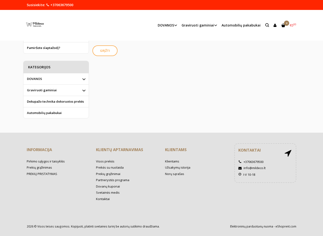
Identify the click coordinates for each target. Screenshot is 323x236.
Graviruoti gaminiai (42, 90)
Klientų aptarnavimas (119, 149)
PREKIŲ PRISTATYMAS (42, 174)
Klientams (176, 149)
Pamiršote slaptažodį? (43, 48)
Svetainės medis (108, 192)
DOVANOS (34, 79)
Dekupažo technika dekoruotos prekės (55, 101)
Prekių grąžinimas (39, 167)
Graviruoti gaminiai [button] (198, 25)
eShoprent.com (285, 226)
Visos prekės (105, 161)
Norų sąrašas (174, 174)
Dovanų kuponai (108, 186)
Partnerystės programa (112, 180)
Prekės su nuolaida (110, 167)
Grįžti (105, 50)
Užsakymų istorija (177, 167)
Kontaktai (103, 199)
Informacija (39, 149)
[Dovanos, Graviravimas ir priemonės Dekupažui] (36, 25)
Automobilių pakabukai (241, 25)
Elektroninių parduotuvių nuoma (251, 226)
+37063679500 (61, 5)
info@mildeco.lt (254, 168)
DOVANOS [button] (166, 25)
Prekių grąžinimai (108, 174)
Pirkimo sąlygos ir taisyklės (46, 161)
